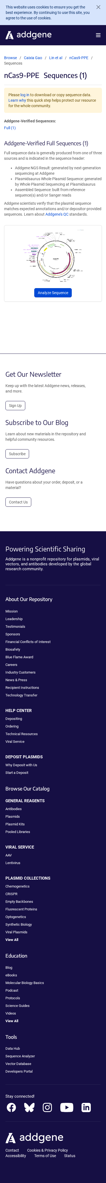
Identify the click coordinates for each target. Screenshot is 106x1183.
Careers (11, 665)
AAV (8, 855)
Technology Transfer (21, 695)
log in (24, 95)
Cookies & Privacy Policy (47, 1150)
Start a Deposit (16, 773)
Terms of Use (45, 1156)
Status (69, 1156)
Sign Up (15, 405)
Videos (10, 1013)
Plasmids (12, 816)
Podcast (11, 990)
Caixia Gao (33, 58)
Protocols (12, 998)
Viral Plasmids (16, 932)
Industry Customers (20, 672)
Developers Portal (19, 1071)
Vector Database (18, 1064)
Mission (11, 611)
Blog (8, 967)
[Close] (96, 7)
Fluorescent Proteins (21, 909)
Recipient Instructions (22, 688)
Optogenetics (15, 917)
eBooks (11, 975)
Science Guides (17, 1006)
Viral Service (14, 742)
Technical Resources (21, 734)
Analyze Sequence (53, 293)
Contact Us (18, 502)
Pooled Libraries (17, 832)
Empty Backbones (19, 902)
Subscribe (17, 454)
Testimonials (15, 626)
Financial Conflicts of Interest (28, 642)
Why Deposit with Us (21, 765)
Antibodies (13, 809)
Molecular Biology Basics (24, 983)
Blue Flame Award (19, 657)
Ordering (11, 726)
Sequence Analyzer (20, 1056)
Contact (12, 1150)
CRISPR (11, 894)
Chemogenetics (17, 886)
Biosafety (12, 649)
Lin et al (56, 58)
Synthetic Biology (18, 924)
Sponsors (12, 634)
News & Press (16, 680)
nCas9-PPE (78, 58)
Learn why (17, 100)
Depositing (13, 719)
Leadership (14, 619)
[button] (98, 35)
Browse (10, 58)
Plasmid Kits (15, 824)
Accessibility (15, 1156)
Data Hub (12, 1048)
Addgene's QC (56, 214)
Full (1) (10, 128)
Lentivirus (12, 863)
